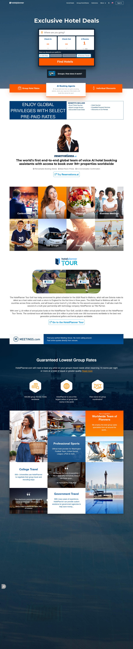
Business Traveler (85, 56)
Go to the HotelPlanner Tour (68, 322)
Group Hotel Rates (83, 3)
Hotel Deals (70, 3)
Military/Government (69, 56)
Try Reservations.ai (68, 174)
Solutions (94, 3)
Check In (48, 39)
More (102, 3)
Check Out (66, 39)
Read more (67, 514)
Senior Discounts (56, 56)
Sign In (119, 3)
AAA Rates (45, 56)
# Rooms (85, 39)
